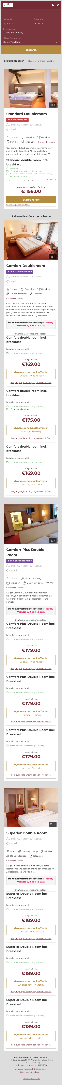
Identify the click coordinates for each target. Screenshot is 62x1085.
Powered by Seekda (31, 1079)
